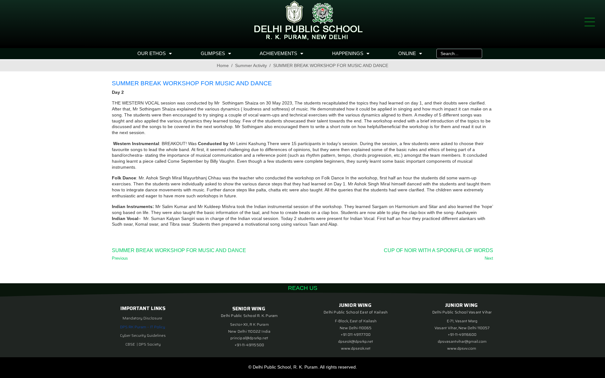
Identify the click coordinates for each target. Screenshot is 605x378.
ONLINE (407, 53)
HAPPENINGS (347, 53)
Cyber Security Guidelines (143, 335)
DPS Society (150, 344)
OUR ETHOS (151, 53)
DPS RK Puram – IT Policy (142, 327)
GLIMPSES (213, 53)
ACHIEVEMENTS (278, 53)
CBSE (130, 344)
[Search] (476, 53)
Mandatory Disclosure (142, 318)
